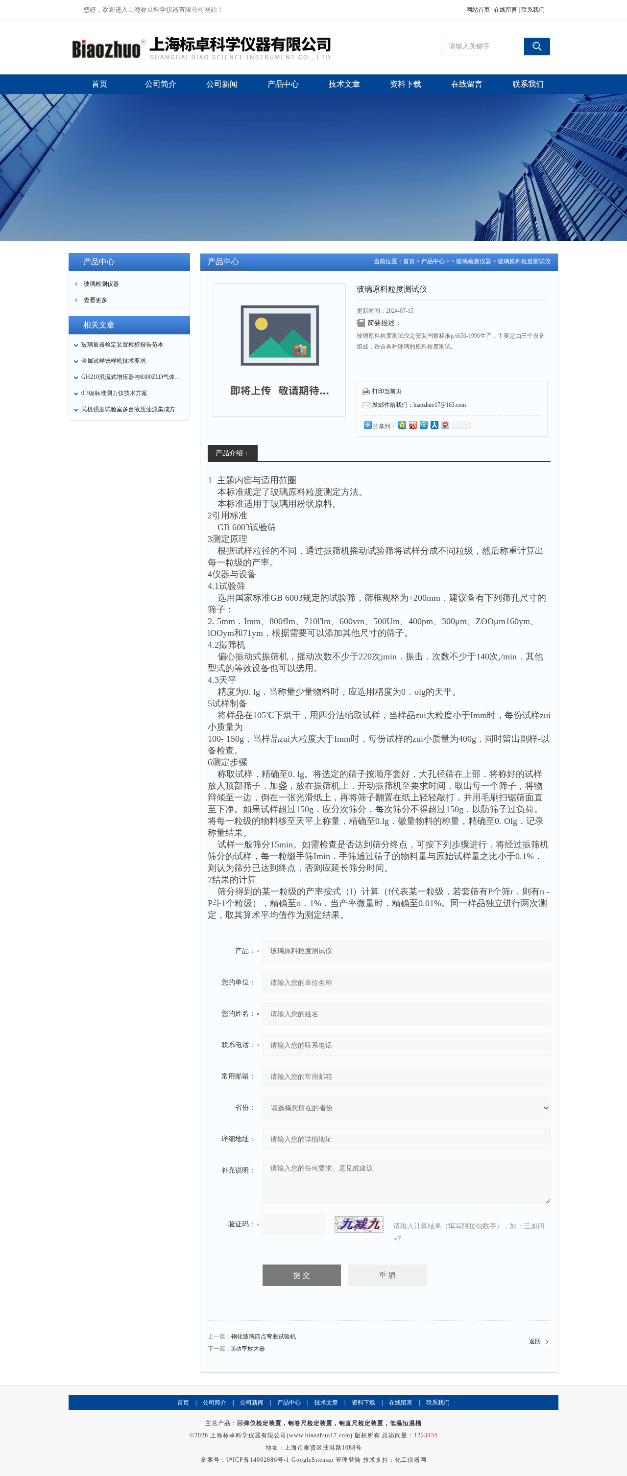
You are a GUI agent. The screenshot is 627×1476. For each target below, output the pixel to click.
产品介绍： (233, 453)
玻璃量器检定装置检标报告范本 (122, 344)
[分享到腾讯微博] (423, 425)
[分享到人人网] (434, 425)
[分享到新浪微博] (412, 425)
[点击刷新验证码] (359, 1224)
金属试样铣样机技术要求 (113, 360)
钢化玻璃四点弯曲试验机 (263, 1336)
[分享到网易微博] (444, 425)
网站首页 (478, 9)
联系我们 (533, 9)
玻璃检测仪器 (101, 284)
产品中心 (433, 261)
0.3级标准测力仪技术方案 (114, 393)
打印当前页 (387, 391)
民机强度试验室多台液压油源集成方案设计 (132, 409)
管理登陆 (348, 1459)
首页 (409, 261)
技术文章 (326, 1402)
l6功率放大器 (248, 1348)
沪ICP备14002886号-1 (257, 1459)
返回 (535, 1341)
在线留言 (505, 9)
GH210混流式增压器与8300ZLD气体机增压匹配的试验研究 (132, 377)
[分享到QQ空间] (401, 425)
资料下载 (363, 1402)
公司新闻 (252, 1402)
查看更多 (95, 300)
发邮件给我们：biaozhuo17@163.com (419, 404)
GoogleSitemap (312, 1459)
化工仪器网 (411, 1459)
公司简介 (214, 1402)
